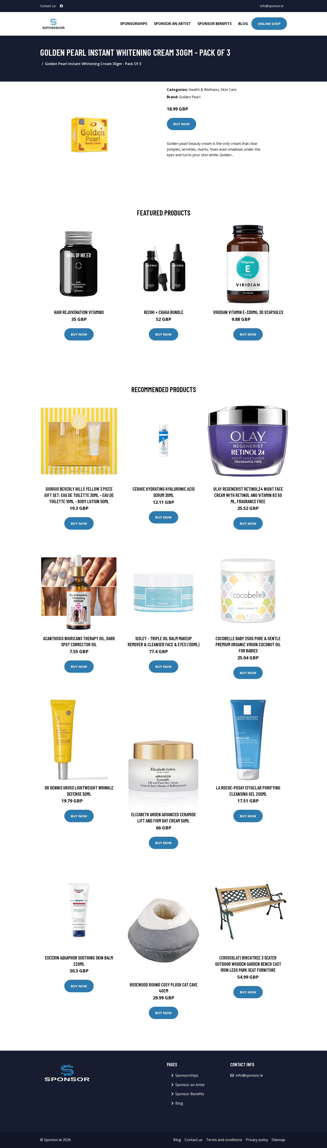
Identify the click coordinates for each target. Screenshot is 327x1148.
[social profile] (61, 6)
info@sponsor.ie (271, 6)
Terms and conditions (224, 1139)
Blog (243, 23)
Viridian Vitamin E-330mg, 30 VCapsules (248, 312)
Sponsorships (133, 23)
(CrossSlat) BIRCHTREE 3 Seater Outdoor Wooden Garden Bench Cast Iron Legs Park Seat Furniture (248, 964)
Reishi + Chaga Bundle (163, 312)
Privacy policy (257, 1139)
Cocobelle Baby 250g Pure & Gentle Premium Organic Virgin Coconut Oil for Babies (248, 644)
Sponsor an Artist (172, 23)
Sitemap (278, 1139)
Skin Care (228, 89)
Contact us (193, 1139)
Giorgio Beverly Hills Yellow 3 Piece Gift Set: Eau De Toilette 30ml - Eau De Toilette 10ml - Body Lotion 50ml (79, 495)
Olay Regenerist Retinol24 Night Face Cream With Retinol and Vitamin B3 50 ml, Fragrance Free (248, 495)
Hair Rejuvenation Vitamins (79, 312)
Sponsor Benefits (215, 23)
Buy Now (181, 124)
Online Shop (269, 23)
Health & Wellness (204, 89)
